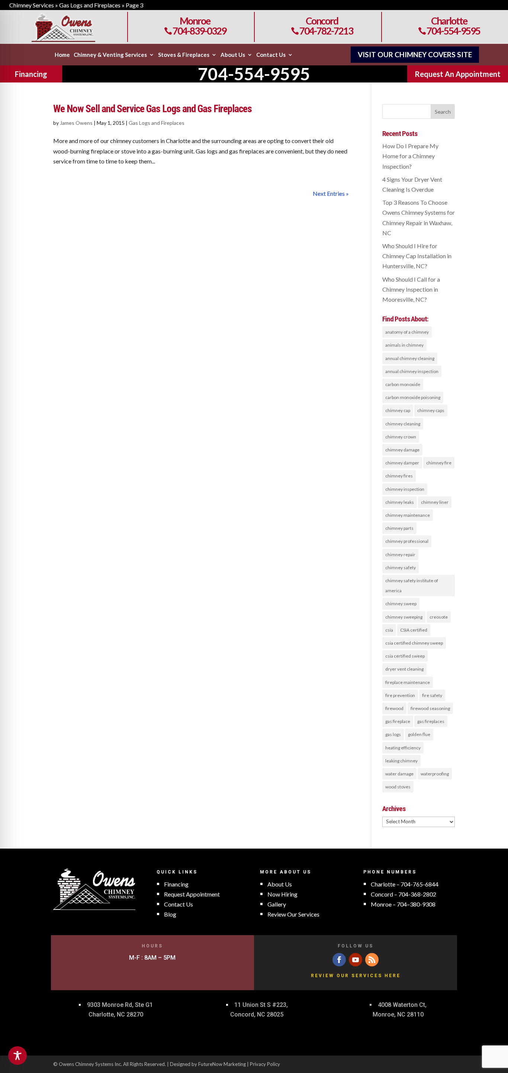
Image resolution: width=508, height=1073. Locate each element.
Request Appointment (192, 894)
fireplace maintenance (407, 682)
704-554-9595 (449, 31)
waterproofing (435, 774)
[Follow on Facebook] (339, 959)
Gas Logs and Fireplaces (89, 5)
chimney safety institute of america (411, 585)
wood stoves (398, 787)
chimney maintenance (407, 515)
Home (62, 55)
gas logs (393, 734)
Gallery (276, 904)
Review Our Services (293, 914)
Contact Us (271, 55)
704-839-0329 (195, 31)
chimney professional (406, 541)
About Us (233, 55)
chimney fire (438, 463)
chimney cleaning (402, 424)
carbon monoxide (402, 384)
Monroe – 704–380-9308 (403, 904)
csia (389, 630)
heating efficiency (403, 748)
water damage (399, 774)
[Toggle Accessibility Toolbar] (17, 1056)
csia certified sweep (405, 656)
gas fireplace (397, 721)
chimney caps (430, 410)
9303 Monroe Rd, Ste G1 (120, 1004)
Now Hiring (282, 894)
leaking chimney (401, 761)
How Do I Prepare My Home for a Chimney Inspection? (410, 155)
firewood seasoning (430, 708)
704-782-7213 (322, 31)
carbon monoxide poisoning (412, 397)
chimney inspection (404, 489)
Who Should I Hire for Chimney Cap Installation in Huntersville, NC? (416, 255)
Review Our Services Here (356, 975)
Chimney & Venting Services (110, 55)
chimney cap (397, 410)
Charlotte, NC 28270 (116, 1014)
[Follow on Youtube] (355, 959)
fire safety (432, 695)
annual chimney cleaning (409, 358)
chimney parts (399, 528)
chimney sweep (401, 603)
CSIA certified (413, 630)
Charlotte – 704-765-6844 (404, 884)
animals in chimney (404, 345)
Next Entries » (331, 193)
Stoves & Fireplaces (183, 55)
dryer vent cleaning (404, 669)
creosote (439, 617)
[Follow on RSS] (372, 959)
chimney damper (402, 463)
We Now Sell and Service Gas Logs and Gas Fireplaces (152, 109)
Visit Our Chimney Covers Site (415, 54)
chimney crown (400, 437)
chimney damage (402, 450)
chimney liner (434, 502)
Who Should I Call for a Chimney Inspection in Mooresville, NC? (411, 289)
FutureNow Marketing (222, 1064)
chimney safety (400, 567)
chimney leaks (399, 502)
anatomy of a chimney (407, 332)
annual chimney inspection (411, 371)
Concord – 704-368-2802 (403, 894)
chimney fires (399, 476)
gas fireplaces (430, 721)
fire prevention (400, 695)
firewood (394, 708)
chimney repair (400, 554)
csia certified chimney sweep (414, 643)
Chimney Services (31, 5)
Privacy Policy (265, 1064)
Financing (31, 73)
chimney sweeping (403, 617)
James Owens (76, 123)
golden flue (419, 734)
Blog (170, 914)
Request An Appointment (458, 73)
